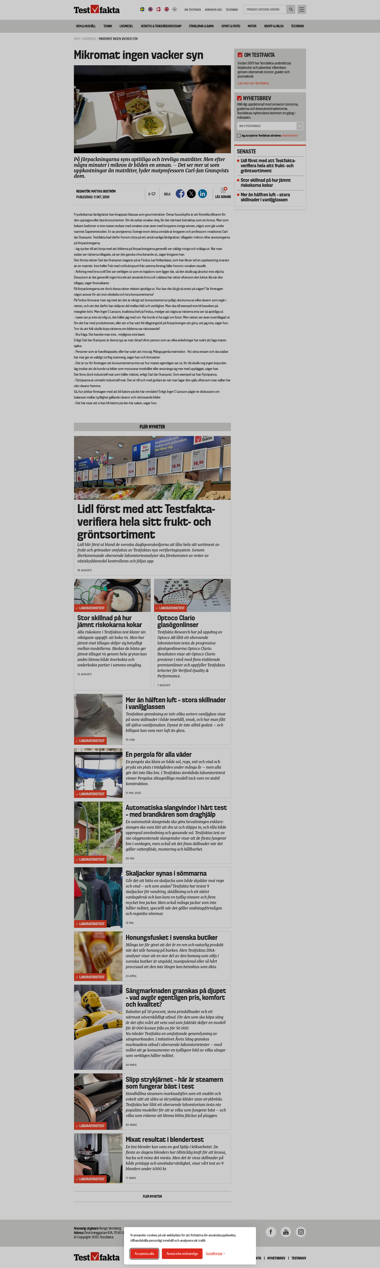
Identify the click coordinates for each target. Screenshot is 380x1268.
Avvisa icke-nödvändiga (182, 1254)
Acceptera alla (144, 1254)
